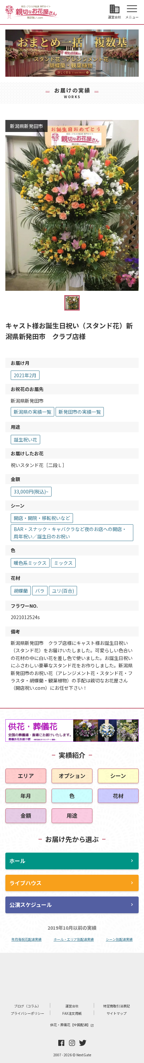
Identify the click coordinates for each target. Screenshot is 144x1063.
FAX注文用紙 (72, 1013)
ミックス (63, 562)
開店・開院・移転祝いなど (42, 518)
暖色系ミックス (30, 562)
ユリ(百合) (63, 590)
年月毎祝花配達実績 (26, 939)
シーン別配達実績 (119, 939)
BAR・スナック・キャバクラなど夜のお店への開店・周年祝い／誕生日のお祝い (70, 533)
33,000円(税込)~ (31, 491)
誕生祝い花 (25, 439)
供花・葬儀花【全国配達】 (72, 1024)
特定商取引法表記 (116, 1005)
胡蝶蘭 (21, 590)
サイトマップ (116, 1013)
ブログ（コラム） (27, 1005)
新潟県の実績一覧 (32, 411)
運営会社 (72, 1005)
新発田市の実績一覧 (80, 411)
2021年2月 (25, 375)
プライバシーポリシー (27, 1013)
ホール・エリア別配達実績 (74, 939)
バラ (40, 590)
